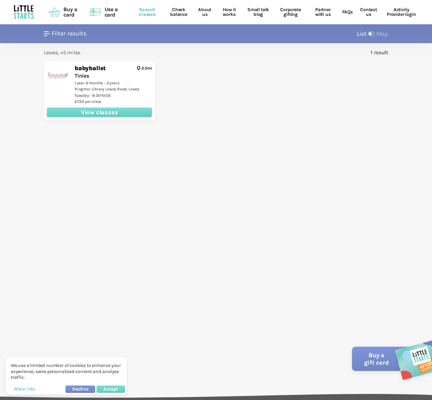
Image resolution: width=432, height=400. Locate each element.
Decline (80, 389)
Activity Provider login (401, 12)
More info (24, 389)
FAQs (347, 12)
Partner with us (323, 12)
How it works (229, 12)
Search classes (147, 12)
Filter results (69, 33)
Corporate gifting (290, 12)
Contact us (368, 12)
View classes (99, 112)
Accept (110, 389)
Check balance (178, 12)
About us (204, 12)
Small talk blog (258, 12)
